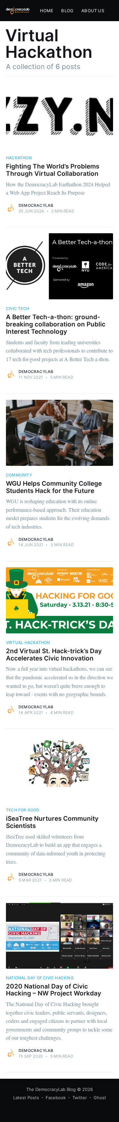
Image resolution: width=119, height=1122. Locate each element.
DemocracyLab (36, 205)
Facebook (56, 1097)
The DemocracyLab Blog (51, 1089)
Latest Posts (26, 1097)
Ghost (100, 1097)
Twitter (79, 1097)
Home (47, 10)
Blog (67, 10)
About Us (92, 10)
